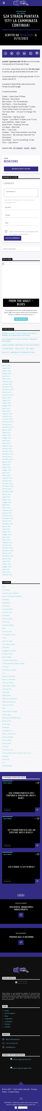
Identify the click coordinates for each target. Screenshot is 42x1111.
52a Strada (21, 13)
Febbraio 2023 (7, 478)
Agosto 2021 (6, 526)
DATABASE (6, 615)
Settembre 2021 (7, 524)
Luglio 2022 (6, 497)
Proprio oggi (6, 715)
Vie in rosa (5, 759)
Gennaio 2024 (7, 449)
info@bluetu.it (10, 1047)
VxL (3, 763)
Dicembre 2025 (7, 387)
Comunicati (6, 606)
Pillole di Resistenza (9, 702)
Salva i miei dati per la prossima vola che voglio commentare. (23, 231)
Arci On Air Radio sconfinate (12, 596)
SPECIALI (5, 747)
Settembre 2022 (7, 491)
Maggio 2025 (6, 406)
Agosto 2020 (6, 559)
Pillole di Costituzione (9, 699)
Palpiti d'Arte (6, 695)
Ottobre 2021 (7, 521)
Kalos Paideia (7, 657)
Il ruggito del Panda (9, 651)
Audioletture (6, 603)
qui (19, 86)
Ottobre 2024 (7, 424)
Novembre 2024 (7, 422)
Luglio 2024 (6, 432)
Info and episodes (21, 319)
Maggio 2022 (6, 502)
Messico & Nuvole (8, 676)
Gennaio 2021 (7, 545)
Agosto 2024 (6, 430)
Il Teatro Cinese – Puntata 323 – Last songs (18, 349)
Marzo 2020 (6, 572)
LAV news (5, 667)
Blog (6, 1016)
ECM (3, 628)
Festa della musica (8, 635)
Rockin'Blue (6, 724)
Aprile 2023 (6, 473)
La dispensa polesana (9, 660)
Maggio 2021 (6, 534)
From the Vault (7, 641)
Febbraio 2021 (7, 542)
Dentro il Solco (7, 619)
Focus (4, 638)
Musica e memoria (8, 679)
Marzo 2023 (6, 475)
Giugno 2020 (6, 564)
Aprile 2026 (6, 376)
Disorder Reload (7, 625)
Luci (3, 673)
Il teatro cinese (7, 654)
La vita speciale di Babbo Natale (13, 663)
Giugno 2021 (6, 532)
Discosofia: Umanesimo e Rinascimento (22, 908)
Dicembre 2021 (7, 516)
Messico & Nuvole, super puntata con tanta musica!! (21, 345)
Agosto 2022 (6, 494)
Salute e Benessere (9, 734)
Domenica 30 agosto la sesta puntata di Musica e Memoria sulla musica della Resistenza (19, 334)
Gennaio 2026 (7, 384)
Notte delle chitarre (9, 686)
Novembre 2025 (7, 389)
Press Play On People (9, 711)
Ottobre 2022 (7, 489)
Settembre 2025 (7, 395)
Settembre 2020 (7, 556)
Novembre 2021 (7, 518)
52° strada (17, 148)
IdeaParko (5, 647)
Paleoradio (6, 692)
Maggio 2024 (6, 438)
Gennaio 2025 (7, 416)
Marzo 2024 (6, 443)
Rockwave (5, 727)
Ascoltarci (5, 599)
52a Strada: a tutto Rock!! (21, 867)
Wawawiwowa (7, 766)
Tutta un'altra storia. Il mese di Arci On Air (16, 753)
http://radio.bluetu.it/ (13, 1039)
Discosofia (6, 622)
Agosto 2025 (6, 398)
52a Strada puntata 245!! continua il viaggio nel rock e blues (19, 340)
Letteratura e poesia (9, 670)
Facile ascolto (7, 631)
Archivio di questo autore (21, 168)
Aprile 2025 (6, 408)
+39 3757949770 (12, 1043)
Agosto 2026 (6, 365)
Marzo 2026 (6, 379)
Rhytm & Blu (6, 721)
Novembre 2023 (7, 454)
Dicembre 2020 (7, 548)
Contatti (7, 1027)
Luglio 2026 (6, 368)
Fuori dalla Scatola (8, 644)
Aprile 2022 (6, 505)
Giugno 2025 (6, 403)
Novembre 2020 (7, 550)
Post (3, 708)
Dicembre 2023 (7, 451)
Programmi (8, 1019)
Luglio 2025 (6, 400)
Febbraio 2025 (7, 414)
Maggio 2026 (6, 373)
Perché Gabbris (10, 1013)
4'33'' (4, 587)
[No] (39, 1105)
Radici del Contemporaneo (11, 718)
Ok (16, 1107)
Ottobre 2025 (7, 392)
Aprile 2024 (6, 441)
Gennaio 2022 (7, 513)
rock (33, 148)
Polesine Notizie (7, 705)
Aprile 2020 (6, 569)
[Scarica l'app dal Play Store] (21, 1061)
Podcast (7, 1024)
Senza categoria (7, 737)
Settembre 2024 (7, 427)
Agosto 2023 (6, 462)
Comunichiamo (7, 609)
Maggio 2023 (6, 470)
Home (7, 1011)
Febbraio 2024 (7, 446)
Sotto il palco (6, 743)
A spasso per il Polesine (10, 593)
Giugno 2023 (6, 467)
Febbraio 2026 (7, 381)
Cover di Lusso (7, 612)
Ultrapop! (5, 756)
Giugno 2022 (6, 500)
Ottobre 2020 (7, 553)
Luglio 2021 (6, 529)
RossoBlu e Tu (7, 731)
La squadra (8, 1021)
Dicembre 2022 (7, 483)
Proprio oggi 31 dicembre (21, 937)
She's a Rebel (6, 740)
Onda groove (6, 689)
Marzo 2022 (6, 508)
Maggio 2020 (6, 567)
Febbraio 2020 (7, 575)
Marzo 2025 (6, 411)
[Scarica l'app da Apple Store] (21, 1070)
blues (26, 148)
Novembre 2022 (7, 486)
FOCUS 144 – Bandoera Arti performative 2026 (18, 353)
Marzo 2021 (6, 540)
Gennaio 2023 (7, 481)
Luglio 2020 (6, 561)
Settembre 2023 (7, 459)
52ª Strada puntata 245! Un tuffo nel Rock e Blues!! (21, 831)
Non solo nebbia (8, 683)
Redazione (27, 35)
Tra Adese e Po (7, 750)
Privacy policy (22, 1107)
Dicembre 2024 (7, 419)
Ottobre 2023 (7, 457)
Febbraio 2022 (7, 510)
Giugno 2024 (6, 435)
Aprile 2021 (6, 537)
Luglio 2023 (6, 465)
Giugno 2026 (6, 371)
